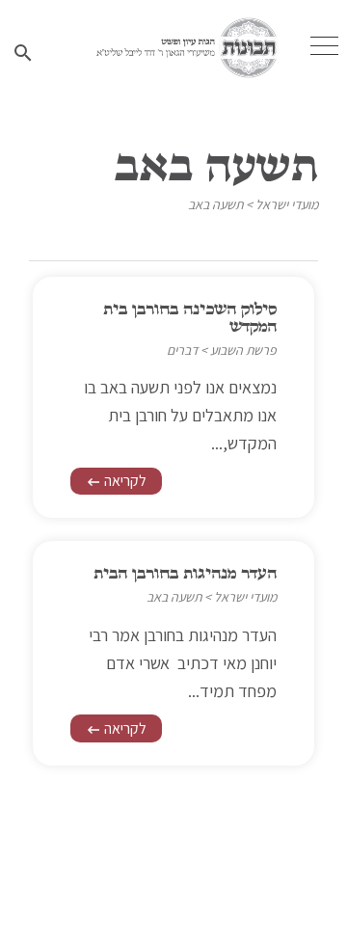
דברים (182, 350)
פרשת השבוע (243, 350)
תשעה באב (215, 204)
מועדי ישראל (286, 204)
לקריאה (116, 481)
